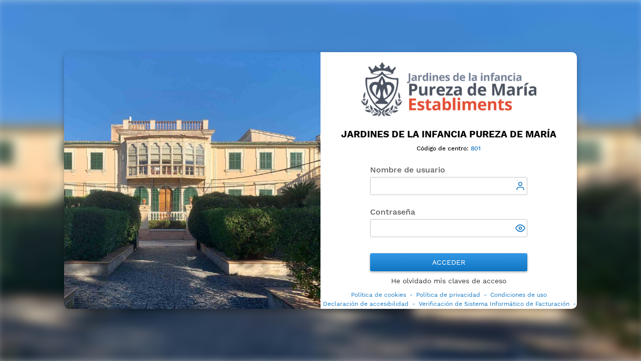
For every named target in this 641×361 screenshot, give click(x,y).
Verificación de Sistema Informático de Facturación (494, 303)
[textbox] (448, 186)
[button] (521, 229)
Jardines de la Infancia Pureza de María (448, 134)
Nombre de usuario (407, 169)
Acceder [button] (448, 262)
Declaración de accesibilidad (366, 303)
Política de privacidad (448, 294)
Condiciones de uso (518, 294)
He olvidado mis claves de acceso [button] (448, 281)
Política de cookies (378, 294)
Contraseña (392, 212)
